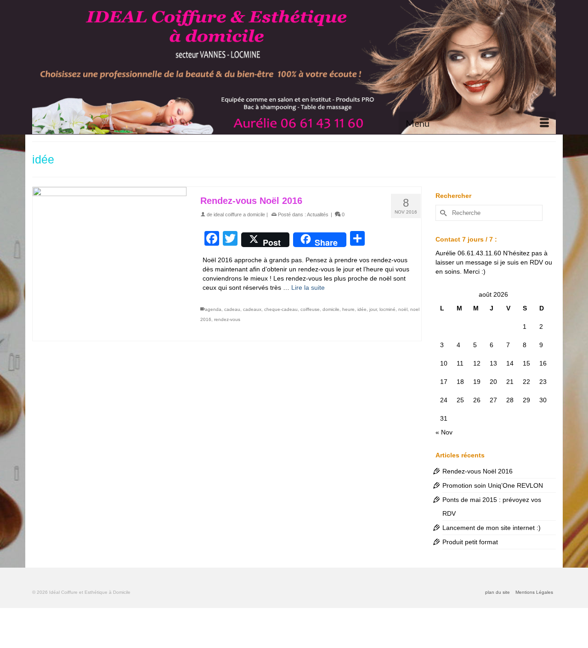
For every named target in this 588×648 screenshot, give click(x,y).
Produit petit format (470, 542)
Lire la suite (308, 287)
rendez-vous (227, 319)
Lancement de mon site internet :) (491, 527)
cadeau (232, 309)
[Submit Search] (442, 213)
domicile (330, 309)
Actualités (317, 214)
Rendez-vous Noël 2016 (477, 471)
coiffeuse (310, 309)
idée (362, 309)
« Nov (443, 432)
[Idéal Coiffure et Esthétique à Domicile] (294, 67)
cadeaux (252, 309)
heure (348, 309)
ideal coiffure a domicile (239, 214)
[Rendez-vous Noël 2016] (110, 264)
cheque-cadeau (281, 309)
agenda (213, 309)
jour (373, 309)
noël (402, 309)
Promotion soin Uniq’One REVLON (492, 485)
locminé (387, 309)
